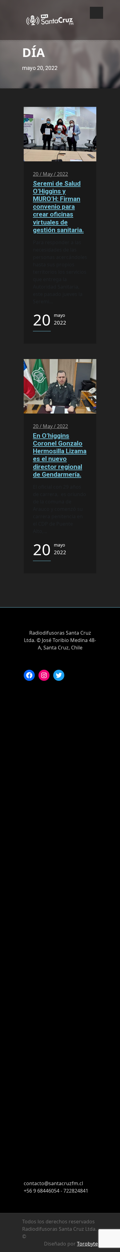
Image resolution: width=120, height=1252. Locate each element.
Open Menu (96, 13)
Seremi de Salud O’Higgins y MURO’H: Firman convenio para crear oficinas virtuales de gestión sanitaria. (58, 207)
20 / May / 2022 (50, 174)
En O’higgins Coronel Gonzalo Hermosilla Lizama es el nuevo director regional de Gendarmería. (59, 455)
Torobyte (87, 1243)
